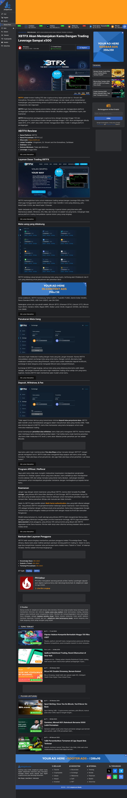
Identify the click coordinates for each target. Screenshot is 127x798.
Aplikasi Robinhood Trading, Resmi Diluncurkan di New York (65, 654)
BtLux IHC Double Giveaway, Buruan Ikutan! (62, 671)
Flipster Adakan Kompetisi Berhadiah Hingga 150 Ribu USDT (67, 636)
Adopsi (56, 779)
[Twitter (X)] (109, 771)
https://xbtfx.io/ (34, 140)
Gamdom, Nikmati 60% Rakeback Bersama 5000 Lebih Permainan (64, 723)
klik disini (36, 561)
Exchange (74, 772)
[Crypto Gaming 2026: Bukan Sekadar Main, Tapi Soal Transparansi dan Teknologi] (118, 93)
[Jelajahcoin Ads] (54, 288)
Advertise (92, 782)
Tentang (91, 769)
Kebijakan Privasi (110, 124)
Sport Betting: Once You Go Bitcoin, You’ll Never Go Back (65, 705)
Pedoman (92, 776)
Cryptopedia (58, 772)
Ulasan (56, 776)
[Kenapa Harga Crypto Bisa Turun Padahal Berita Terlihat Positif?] (118, 73)
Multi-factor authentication (56, 503)
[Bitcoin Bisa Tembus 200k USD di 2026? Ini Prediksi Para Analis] (118, 83)
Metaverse (74, 776)
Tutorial (56, 769)
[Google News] (121, 777)
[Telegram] (121, 771)
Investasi (57, 782)
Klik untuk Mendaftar (27, 154)
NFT (72, 782)
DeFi (72, 779)
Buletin (91, 779)
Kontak (91, 772)
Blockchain (74, 769)
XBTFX (20, 98)
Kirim (108, 118)
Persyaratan (100, 124)
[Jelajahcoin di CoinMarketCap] (124, 26)
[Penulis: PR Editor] (20, 47)
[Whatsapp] (115, 777)
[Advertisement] (67, 12)
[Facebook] (115, 771)
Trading (29, 571)
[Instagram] (109, 777)
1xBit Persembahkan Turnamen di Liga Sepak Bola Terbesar (65, 742)
